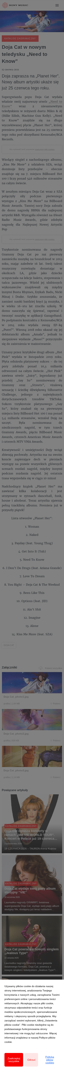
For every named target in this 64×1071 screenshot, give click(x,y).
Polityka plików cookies (49, 1059)
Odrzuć (31, 1059)
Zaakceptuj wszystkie (14, 1060)
